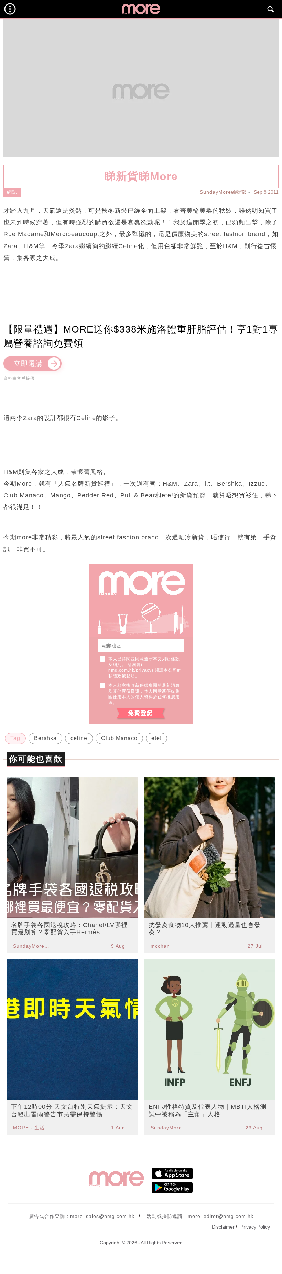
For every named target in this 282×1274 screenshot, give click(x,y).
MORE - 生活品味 (32, 1127)
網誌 (12, 192)
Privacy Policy (255, 1227)
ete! (156, 738)
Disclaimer (223, 1227)
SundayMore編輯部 (223, 192)
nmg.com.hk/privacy (130, 670)
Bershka (45, 738)
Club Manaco (119, 738)
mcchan (160, 946)
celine (78, 738)
